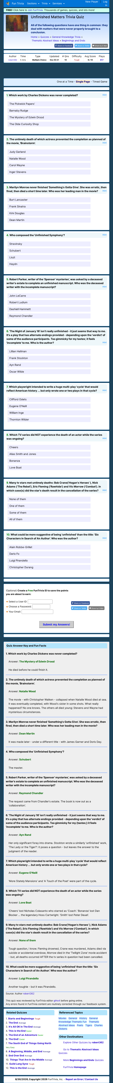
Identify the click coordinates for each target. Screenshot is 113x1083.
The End (13, 1022)
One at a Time (65, 81)
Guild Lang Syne (18, 1063)
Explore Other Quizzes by (83, 1042)
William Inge (16, 412)
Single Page (83, 81)
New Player (91, 1)
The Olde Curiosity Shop (24, 124)
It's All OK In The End (21, 1026)
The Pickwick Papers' (22, 103)
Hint (105, 95)
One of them (16, 505)
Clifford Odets (18, 399)
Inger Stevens (17, 172)
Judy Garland (17, 151)
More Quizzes (83, 1060)
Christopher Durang (21, 567)
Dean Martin (16, 220)
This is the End (17, 1030)
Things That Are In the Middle (27, 1059)
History (83, 1018)
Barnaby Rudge (18, 110)
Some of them (17, 512)
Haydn (13, 264)
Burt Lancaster (18, 199)
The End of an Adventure (23, 1035)
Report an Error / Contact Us (82, 1079)
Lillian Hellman (18, 351)
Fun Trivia (17, 3)
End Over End (16, 1055)
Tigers (88, 1025)
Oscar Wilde (16, 371)
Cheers (13, 447)
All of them (15, 519)
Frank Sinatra (17, 206)
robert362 (12, 60)
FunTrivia (74, 1067)
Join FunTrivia (35, 10)
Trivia (45, 3)
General (72, 1018)
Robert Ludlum (18, 302)
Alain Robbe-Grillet (20, 547)
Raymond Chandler (21, 315)
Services (58, 3)
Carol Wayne (17, 165)
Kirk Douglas (17, 213)
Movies (62, 1018)
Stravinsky (15, 243)
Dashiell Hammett (20, 309)
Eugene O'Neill (18, 406)
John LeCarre (17, 295)
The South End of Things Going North (29, 1043)
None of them (17, 499)
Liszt (12, 257)
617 (101, 60)
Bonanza (14, 460)
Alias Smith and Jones (22, 454)
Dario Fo (14, 553)
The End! (14, 1039)
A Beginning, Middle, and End (25, 1051)
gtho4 (57, 1000)
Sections (32, 3)
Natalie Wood (17, 158)
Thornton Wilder (19, 419)
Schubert (15, 250)
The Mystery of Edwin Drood (26, 117)
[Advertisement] (56, 70)
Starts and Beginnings (21, 1018)
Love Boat (15, 467)
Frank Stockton (18, 358)
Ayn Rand (15, 364)
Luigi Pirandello (18, 560)
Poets (80, 1025)
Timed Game (99, 81)
